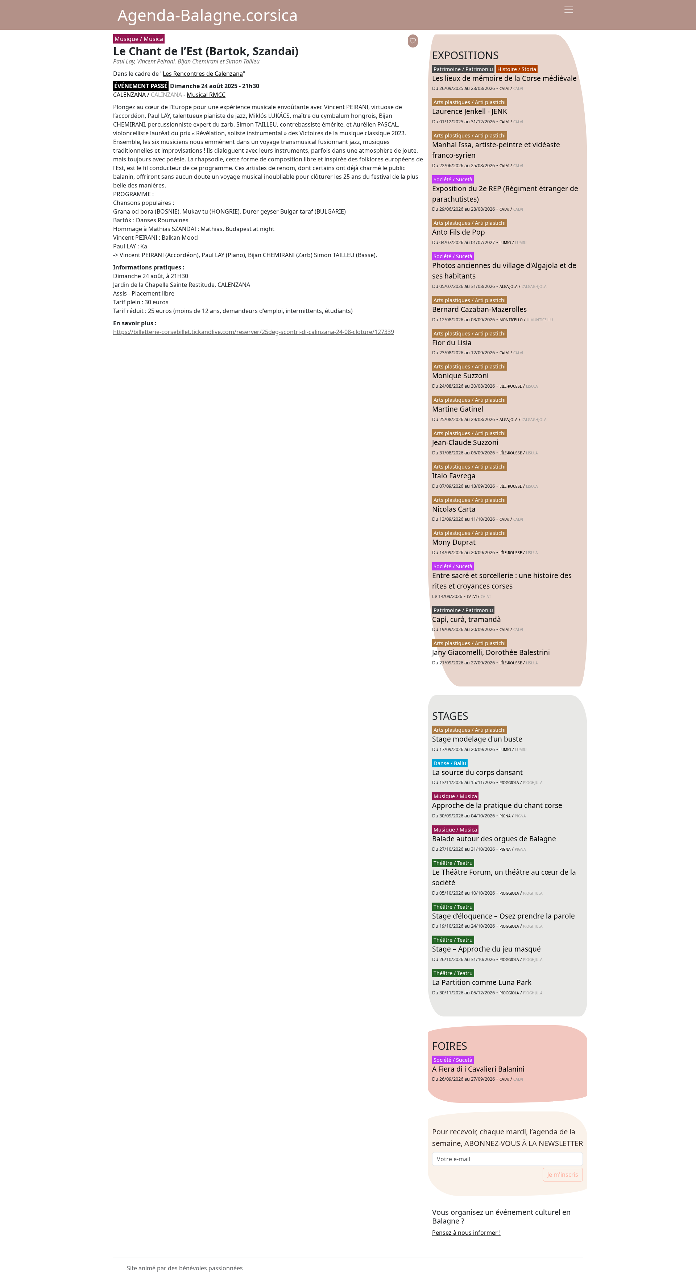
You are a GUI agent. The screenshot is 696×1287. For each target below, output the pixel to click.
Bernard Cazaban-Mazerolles (479, 309)
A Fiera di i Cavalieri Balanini (478, 1069)
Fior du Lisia (452, 342)
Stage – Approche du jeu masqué (486, 949)
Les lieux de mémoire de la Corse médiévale (504, 78)
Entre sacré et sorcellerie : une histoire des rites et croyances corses (502, 580)
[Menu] (569, 10)
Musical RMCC (206, 95)
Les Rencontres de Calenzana (203, 74)
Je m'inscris (562, 1175)
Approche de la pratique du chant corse (497, 805)
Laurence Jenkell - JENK (469, 111)
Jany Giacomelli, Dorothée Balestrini (491, 652)
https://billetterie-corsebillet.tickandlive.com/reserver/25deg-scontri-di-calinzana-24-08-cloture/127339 (253, 332)
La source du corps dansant (477, 772)
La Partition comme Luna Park (481, 982)
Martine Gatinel (457, 409)
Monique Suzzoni (460, 375)
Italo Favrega (454, 475)
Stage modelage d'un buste (477, 739)
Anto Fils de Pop (458, 232)
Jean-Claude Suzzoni (465, 442)
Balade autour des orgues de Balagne (494, 838)
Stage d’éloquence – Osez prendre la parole (503, 916)
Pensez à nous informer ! (466, 1233)
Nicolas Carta (454, 509)
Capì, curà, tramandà (466, 619)
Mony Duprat (454, 542)
